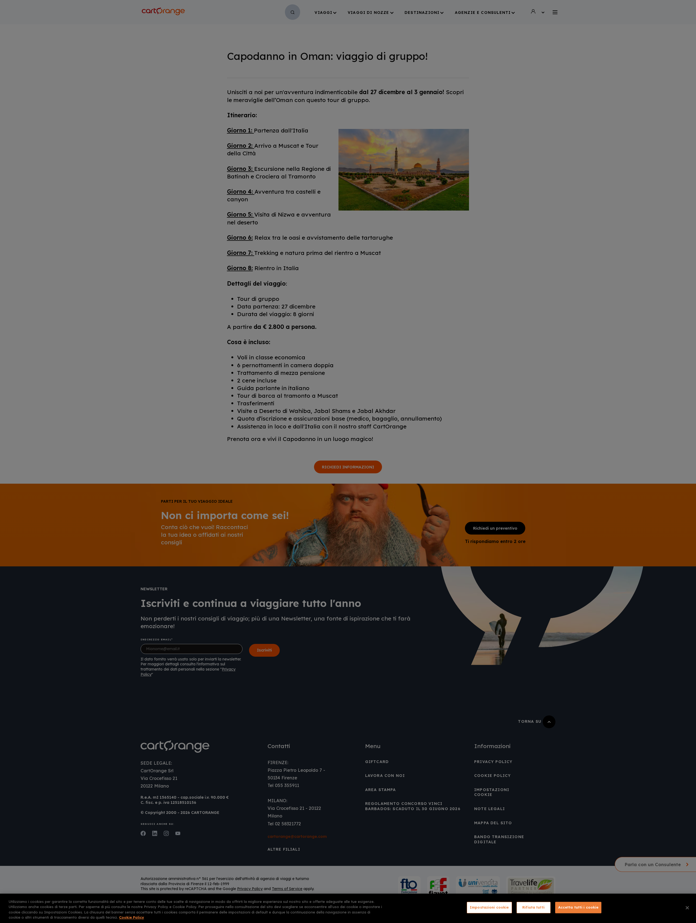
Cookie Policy (131, 917)
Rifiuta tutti (533, 907)
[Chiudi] (687, 908)
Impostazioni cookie (489, 907)
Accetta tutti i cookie (578, 907)
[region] (348, 908)
